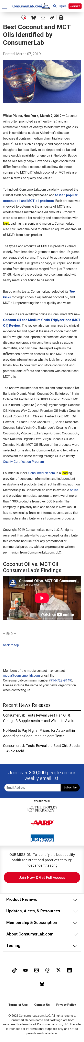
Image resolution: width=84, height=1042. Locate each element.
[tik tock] (14, 969)
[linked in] (69, 969)
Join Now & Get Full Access (42, 877)
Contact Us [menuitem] (42, 1005)
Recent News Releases (27, 705)
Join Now (75, 6)
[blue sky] (42, 983)
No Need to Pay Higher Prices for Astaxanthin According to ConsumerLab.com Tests (39, 733)
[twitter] (58, 969)
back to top (11, 645)
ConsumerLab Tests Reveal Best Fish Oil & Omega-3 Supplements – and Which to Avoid (38, 718)
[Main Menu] (4, 6)
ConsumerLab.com (41, 473)
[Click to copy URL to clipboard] (52, 17)
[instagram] (36, 969)
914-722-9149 (60, 680)
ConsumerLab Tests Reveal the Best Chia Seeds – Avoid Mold (41, 748)
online (74, 490)
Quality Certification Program (23, 462)
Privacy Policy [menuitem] (66, 1005)
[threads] (47, 969)
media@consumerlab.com (21, 675)
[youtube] (25, 969)
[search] (54, 6)
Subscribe (70, 787)
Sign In (62, 6)
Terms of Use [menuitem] (18, 1005)
